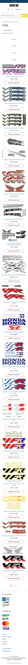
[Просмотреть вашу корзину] (8, 9)
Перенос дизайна (6, 636)
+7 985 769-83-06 (6, 648)
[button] (12, 9)
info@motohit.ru (6, 651)
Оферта (8, 662)
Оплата (4, 639)
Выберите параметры (14, 82)
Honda (13, 21)
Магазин (9, 21)
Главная (4, 21)
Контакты (4, 644)
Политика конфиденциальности (15, 662)
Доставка (4, 641)
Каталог (4, 634)
